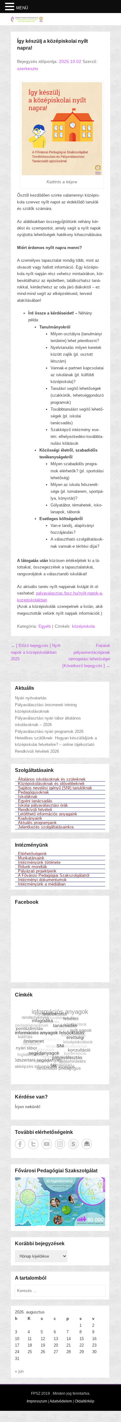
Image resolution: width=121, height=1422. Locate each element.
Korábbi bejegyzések (40, 1243)
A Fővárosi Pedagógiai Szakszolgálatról (53, 875)
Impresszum (37, 1401)
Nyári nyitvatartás (31, 698)
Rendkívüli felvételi (35, 809)
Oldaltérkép (84, 1401)
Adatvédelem (61, 1401)
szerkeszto (27, 68)
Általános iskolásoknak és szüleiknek (52, 779)
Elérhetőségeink (32, 853)
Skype (73, 1144)
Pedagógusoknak (33, 792)
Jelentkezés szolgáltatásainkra (46, 827)
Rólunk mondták (32, 866)
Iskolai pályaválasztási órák (43, 805)
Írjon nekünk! (27, 1106)
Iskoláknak (28, 796)
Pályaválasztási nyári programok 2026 (49, 731)
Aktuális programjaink (37, 822)
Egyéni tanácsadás (35, 801)
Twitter (33, 1144)
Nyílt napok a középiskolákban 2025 (35, 652)
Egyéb (44, 626)
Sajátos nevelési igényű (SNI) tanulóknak (55, 788)
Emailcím (87, 1144)
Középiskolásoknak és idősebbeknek (51, 783)
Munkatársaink (31, 858)
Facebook (20, 1144)
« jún (19, 1371)
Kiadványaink (30, 818)
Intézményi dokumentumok (42, 879)
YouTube (47, 1144)
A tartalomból (30, 1278)
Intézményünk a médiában (41, 884)
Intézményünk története (39, 862)
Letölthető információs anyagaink (47, 814)
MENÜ (22, 8)
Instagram (60, 1144)
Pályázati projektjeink (37, 871)
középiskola (83, 626)
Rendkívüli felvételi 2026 (37, 751)
